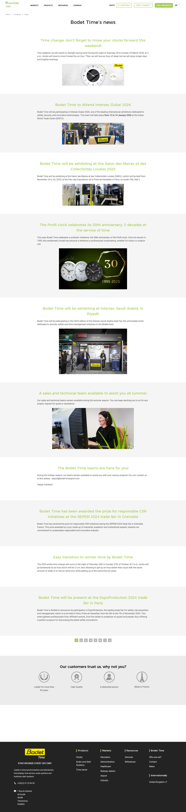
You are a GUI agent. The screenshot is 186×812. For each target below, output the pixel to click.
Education (105, 757)
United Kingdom (157, 781)
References (130, 761)
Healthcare (105, 766)
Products (48, 5)
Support (125, 5)
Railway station (107, 771)
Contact (153, 761)
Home (8, 14)
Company (77, 5)
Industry (104, 780)
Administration (107, 761)
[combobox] (177, 5)
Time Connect (143, 5)
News (152, 766)
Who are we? (155, 757)
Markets (34, 5)
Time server (81, 769)
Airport (103, 775)
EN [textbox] (176, 5)
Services (129, 757)
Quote (112, 5)
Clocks (79, 757)
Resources (63, 5)
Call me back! (163, 5)
